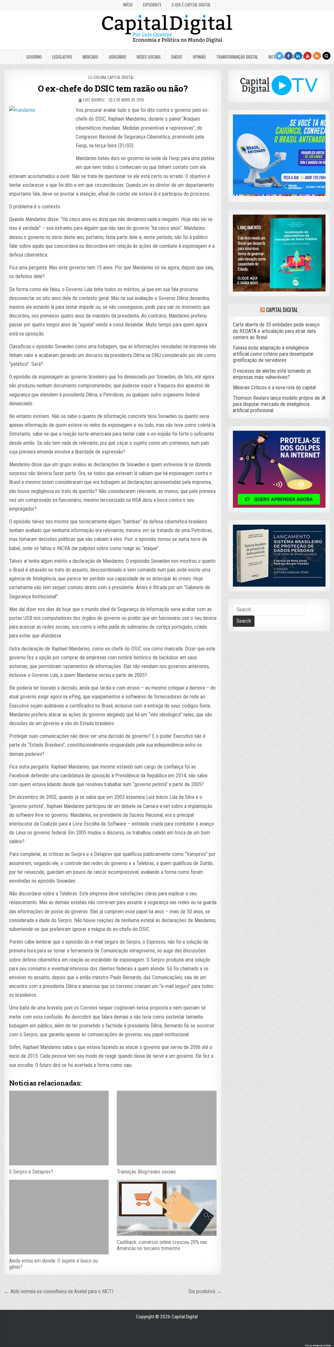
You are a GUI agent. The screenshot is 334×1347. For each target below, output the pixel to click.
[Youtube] (307, 56)
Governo (34, 56)
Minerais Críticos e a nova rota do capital (274, 387)
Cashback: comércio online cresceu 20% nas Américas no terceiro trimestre (162, 1245)
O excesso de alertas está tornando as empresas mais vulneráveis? (272, 374)
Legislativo (62, 56)
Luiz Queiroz (94, 99)
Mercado (90, 56)
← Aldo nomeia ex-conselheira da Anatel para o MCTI (58, 1291)
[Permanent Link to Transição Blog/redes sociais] (166, 1128)
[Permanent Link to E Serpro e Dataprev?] (59, 1128)
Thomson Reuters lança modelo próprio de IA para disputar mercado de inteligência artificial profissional (279, 404)
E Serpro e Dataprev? (31, 1172)
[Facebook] (289, 56)
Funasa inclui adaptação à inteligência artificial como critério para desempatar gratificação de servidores (273, 354)
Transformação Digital (237, 56)
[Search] (326, 56)
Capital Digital (282, 310)
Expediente (152, 4)
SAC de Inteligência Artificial (318, 1345)
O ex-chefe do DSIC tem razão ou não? (113, 88)
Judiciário (117, 56)
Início (128, 4)
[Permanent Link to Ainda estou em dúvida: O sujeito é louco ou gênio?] (59, 1217)
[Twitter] (279, 56)
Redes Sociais (149, 56)
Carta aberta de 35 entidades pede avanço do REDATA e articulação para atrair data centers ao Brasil (276, 331)
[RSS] (317, 56)
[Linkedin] (298, 56)
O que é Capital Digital (191, 4)
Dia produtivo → (205, 1291)
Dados (176, 56)
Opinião (199, 56)
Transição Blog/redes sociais (146, 1172)
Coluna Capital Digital (114, 77)
